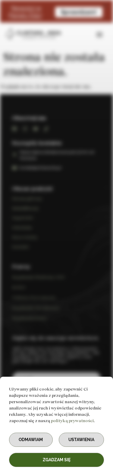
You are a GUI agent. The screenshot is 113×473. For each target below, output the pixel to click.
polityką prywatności (72, 420)
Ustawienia (81, 439)
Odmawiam (31, 439)
